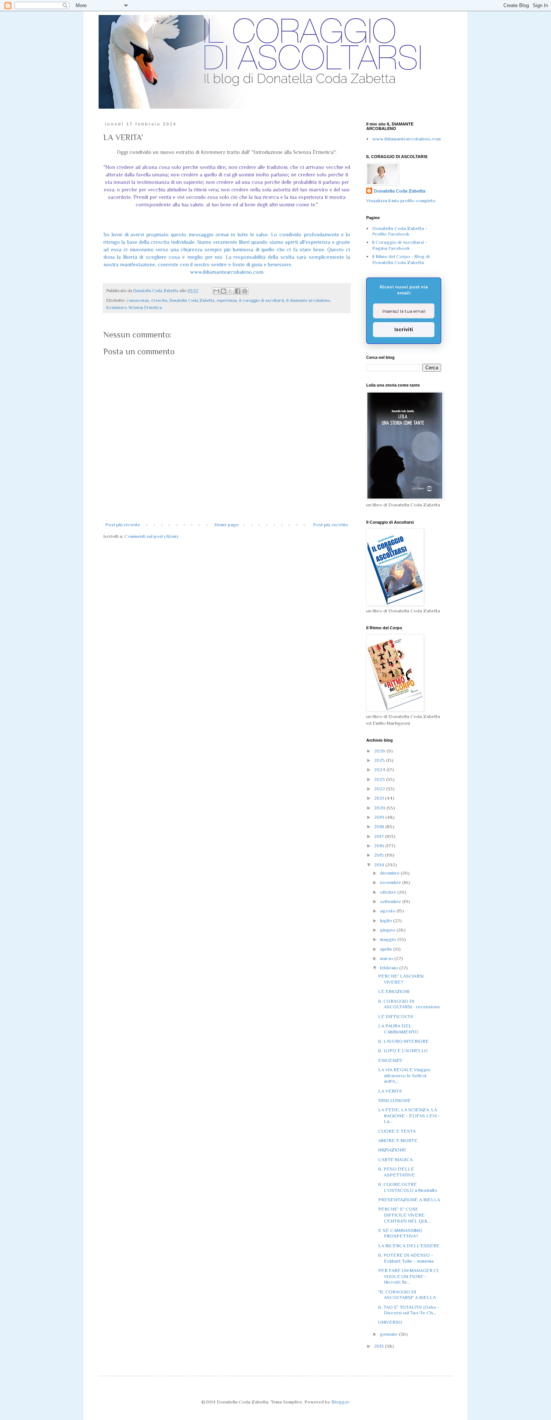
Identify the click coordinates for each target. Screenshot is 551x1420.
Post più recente (122, 524)
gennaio (389, 1334)
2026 (380, 751)
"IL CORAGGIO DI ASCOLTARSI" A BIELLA (407, 1295)
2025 (380, 760)
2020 (380, 808)
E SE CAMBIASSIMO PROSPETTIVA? (400, 1233)
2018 (379, 826)
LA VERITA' (390, 1091)
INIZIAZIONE (392, 1150)
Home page (226, 524)
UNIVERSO (390, 1322)
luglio (386, 920)
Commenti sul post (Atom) (151, 536)
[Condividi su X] (230, 291)
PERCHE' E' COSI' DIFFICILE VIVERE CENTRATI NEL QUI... (404, 1214)
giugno (388, 930)
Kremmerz (116, 307)
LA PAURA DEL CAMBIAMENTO (398, 1029)
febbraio (389, 968)
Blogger (340, 1402)
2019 (379, 817)
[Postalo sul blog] (223, 291)
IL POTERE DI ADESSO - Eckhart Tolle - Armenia (406, 1258)
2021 (379, 798)
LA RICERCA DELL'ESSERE (409, 1245)
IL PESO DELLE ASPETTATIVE (396, 1172)
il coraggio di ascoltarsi (261, 300)
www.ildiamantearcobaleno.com (227, 272)
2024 (380, 769)
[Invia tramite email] (216, 291)
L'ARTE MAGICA (395, 1159)
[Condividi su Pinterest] (245, 291)
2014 (379, 865)
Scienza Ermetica (145, 307)
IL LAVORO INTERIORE (403, 1041)
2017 (379, 836)
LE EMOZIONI (393, 991)
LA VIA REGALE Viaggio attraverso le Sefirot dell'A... (404, 1075)
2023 (380, 779)
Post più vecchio (330, 524)
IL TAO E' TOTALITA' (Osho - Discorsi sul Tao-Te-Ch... (408, 1310)
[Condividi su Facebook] (237, 291)
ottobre (388, 892)
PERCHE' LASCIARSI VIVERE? (401, 979)
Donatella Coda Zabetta (191, 300)
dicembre (390, 873)
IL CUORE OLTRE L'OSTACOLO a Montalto (407, 1187)
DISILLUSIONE (394, 1100)
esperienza (227, 300)
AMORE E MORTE (398, 1140)
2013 (379, 1346)
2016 (379, 845)
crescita (159, 300)
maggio (388, 939)
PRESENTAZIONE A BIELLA (409, 1199)
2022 (380, 788)
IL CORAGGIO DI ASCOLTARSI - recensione (409, 1004)
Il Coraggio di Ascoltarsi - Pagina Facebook (399, 245)
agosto (388, 911)
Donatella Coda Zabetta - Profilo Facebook (399, 231)
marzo (387, 958)
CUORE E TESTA (397, 1131)
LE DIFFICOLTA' (395, 1016)
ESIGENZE (390, 1060)
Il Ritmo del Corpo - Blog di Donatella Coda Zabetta (401, 259)
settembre (391, 901)
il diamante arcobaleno (308, 300)
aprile (386, 949)
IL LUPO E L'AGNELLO (403, 1050)
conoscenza (137, 300)
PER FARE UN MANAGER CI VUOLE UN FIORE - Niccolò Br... (408, 1276)
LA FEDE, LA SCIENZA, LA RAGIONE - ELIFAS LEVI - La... (409, 1115)
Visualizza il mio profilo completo (401, 200)
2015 (379, 855)
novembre (391, 882)
